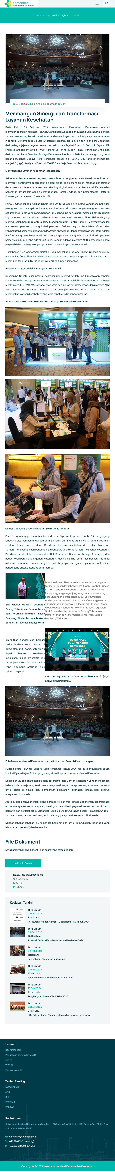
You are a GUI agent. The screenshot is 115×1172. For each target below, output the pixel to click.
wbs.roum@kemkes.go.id (22, 1136)
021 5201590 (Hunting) (21, 1141)
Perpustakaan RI (13, 1070)
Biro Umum (34, 910)
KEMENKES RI (12, 1086)
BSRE (8, 1097)
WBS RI (9, 1065)
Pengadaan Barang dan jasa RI (20, 1054)
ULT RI (8, 1060)
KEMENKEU (11, 1102)
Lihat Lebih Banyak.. (23, 863)
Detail (76, 15)
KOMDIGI (10, 1107)
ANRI (7, 1091)
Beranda (40, 15)
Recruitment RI (13, 1049)
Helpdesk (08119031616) (22, 1146)
